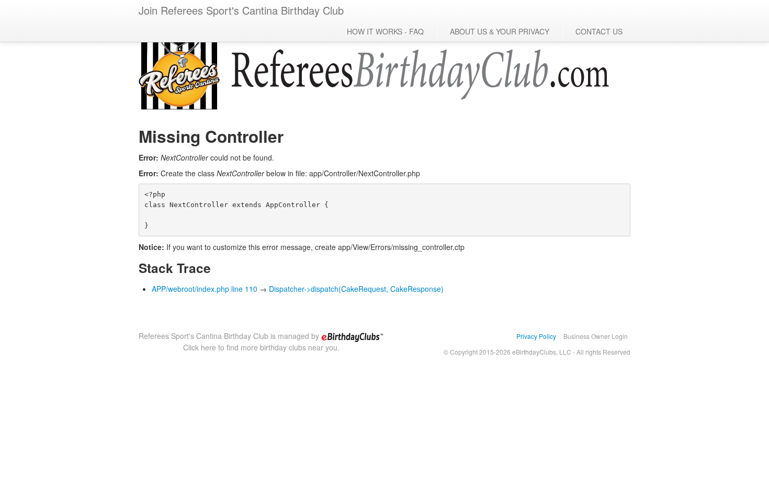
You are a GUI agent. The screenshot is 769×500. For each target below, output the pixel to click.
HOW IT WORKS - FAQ (385, 31)
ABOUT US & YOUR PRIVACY (499, 31)
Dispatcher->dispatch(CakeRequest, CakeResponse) (356, 288)
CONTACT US (599, 31)
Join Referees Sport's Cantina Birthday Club (241, 10)
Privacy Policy (536, 336)
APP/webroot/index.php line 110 (204, 288)
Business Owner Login (595, 336)
